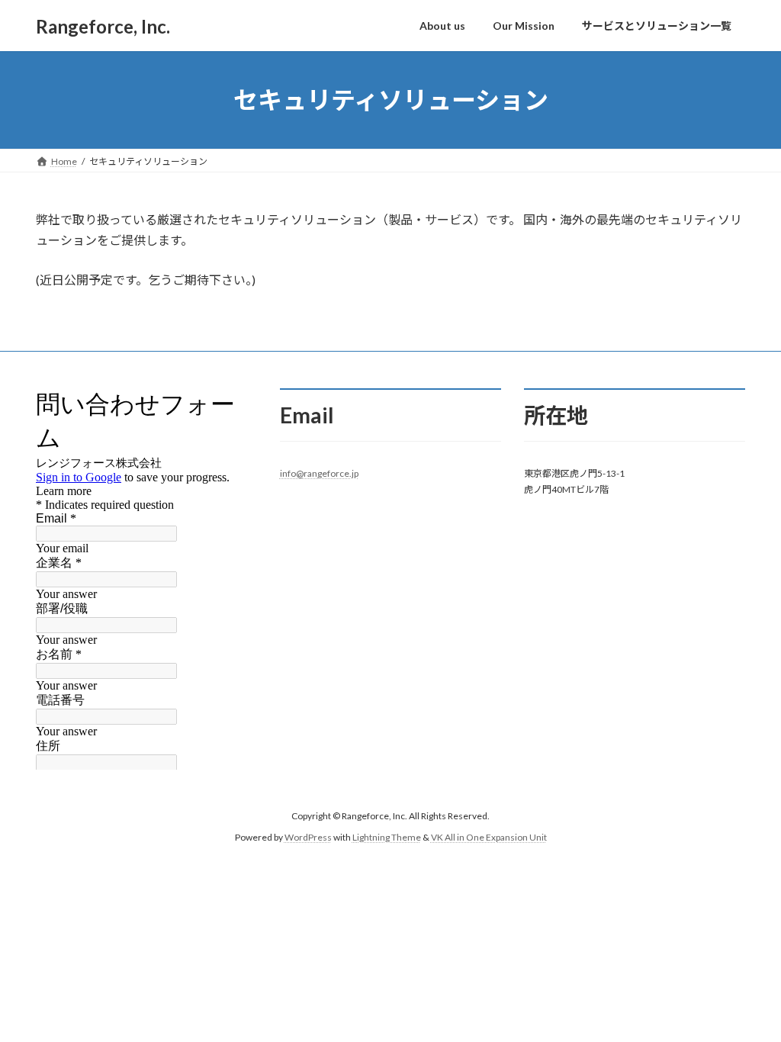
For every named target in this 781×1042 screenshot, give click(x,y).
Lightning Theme (386, 837)
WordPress (308, 837)
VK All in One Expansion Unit (489, 837)
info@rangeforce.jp (319, 473)
